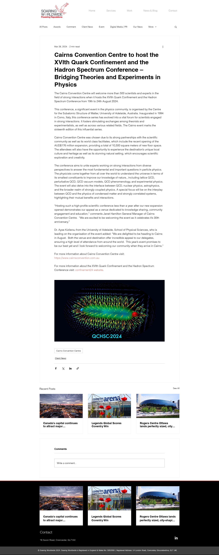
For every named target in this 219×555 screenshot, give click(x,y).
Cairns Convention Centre (68, 350)
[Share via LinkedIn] (70, 368)
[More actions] (163, 46)
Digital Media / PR (118, 26)
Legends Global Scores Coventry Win (106, 425)
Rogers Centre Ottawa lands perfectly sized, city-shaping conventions (156, 425)
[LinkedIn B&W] (176, 538)
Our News (138, 26)
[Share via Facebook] (55, 368)
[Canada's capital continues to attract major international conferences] (61, 406)
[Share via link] (77, 368)
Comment (71, 26)
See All (176, 388)
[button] (175, 27)
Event (101, 26)
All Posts (43, 26)
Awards (57, 26)
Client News (87, 26)
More (151, 26)
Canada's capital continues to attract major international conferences (60, 425)
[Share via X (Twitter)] (63, 368)
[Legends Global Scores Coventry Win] (109, 406)
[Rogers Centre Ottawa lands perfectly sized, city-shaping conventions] (157, 406)
